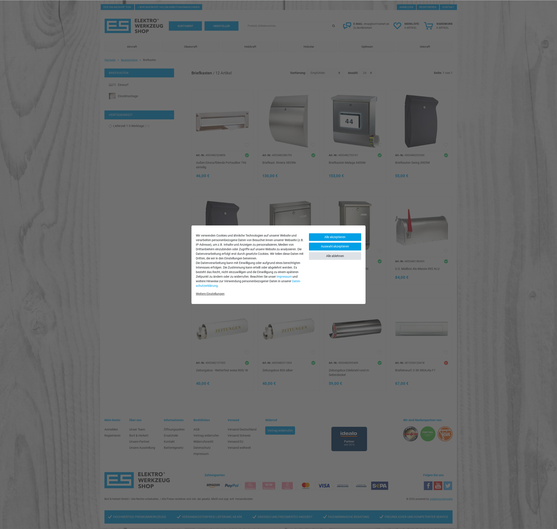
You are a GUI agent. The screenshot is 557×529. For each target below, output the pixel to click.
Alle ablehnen (335, 256)
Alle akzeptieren (335, 237)
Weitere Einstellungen (210, 293)
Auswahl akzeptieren (335, 246)
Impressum (284, 276)
